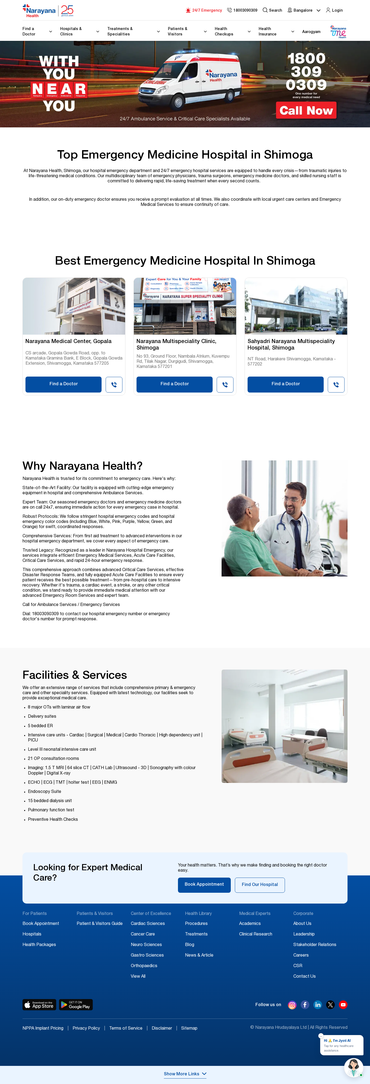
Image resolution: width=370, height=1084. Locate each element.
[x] (330, 1008)
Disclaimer (164, 1029)
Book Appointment (204, 885)
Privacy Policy (89, 1029)
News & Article (199, 956)
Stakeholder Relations (314, 945)
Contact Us (304, 977)
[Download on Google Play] (76, 1004)
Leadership (304, 935)
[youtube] (343, 1008)
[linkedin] (317, 1008)
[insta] (292, 1006)
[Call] (114, 386)
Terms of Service (128, 1029)
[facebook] (305, 1008)
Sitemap (189, 1029)
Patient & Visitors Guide (100, 924)
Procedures (196, 924)
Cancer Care (143, 935)
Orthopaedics (144, 966)
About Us (302, 924)
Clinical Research (255, 935)
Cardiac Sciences (148, 924)
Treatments (196, 935)
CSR (297, 966)
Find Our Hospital (260, 885)
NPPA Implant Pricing (45, 1029)
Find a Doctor (64, 384)
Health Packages (39, 945)
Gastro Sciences (147, 956)
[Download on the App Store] (39, 1004)
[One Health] (338, 32)
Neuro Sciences (146, 945)
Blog (189, 945)
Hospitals (31, 935)
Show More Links (181, 1074)
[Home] (48, 11)
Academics (250, 924)
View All (138, 977)
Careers (301, 956)
